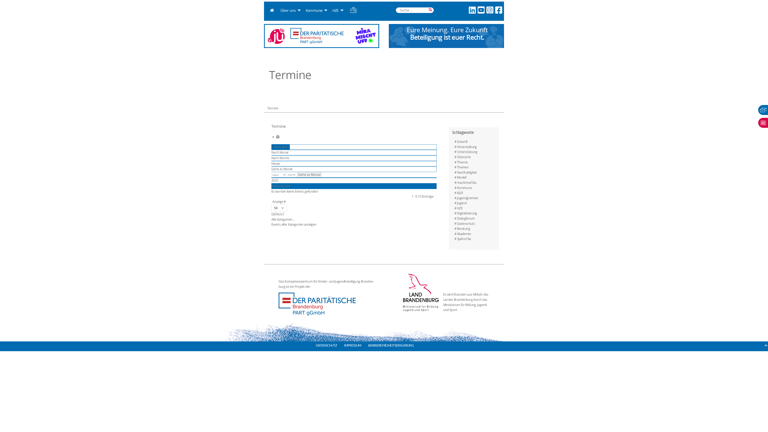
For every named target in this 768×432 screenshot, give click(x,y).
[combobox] (415, 10)
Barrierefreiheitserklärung (391, 345)
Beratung (463, 228)
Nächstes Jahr (281, 186)
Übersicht (464, 157)
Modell (461, 177)
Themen (463, 167)
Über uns (288, 10)
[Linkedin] (472, 9)
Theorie (462, 162)
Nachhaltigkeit (467, 172)
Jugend (462, 203)
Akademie (464, 234)
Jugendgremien (467, 198)
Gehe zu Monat (282, 169)
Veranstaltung (467, 147)
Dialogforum (466, 218)
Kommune (314, 10)
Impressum (352, 345)
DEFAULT (277, 214)
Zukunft (462, 141)
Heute (275, 163)
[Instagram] (489, 9)
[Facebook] (498, 9)
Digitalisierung (467, 213)
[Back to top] (766, 345)
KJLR (460, 193)
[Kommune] (324, 10)
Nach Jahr (280, 147)
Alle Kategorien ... (283, 219)
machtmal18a (466, 182)
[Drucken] (277, 137)
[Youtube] (481, 9)
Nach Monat (280, 152)
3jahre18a (464, 239)
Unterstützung (467, 152)
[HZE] (341, 10)
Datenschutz (466, 223)
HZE (335, 10)
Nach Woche (280, 158)
